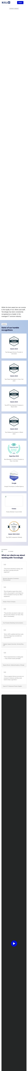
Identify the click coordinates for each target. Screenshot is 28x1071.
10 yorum (10, 551)
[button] (25, 2)
